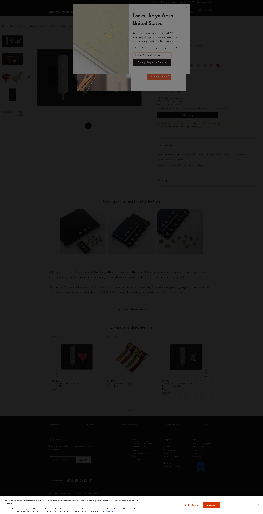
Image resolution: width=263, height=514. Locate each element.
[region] (131, 505)
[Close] (259, 505)
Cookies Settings (192, 505)
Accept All (211, 505)
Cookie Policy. (110, 511)
